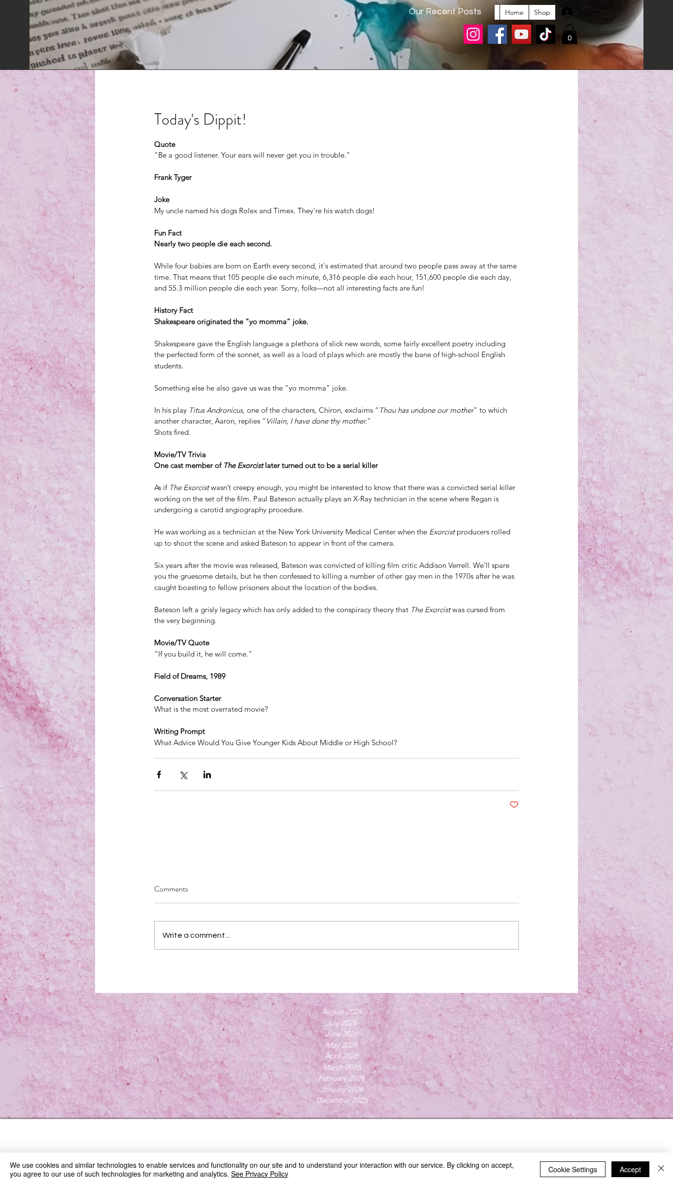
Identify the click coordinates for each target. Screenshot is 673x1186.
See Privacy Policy (259, 1174)
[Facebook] (497, 34)
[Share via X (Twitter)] (183, 774)
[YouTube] (521, 34)
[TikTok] (545, 34)
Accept (630, 1169)
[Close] (661, 1169)
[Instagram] (473, 34)
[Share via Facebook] (159, 774)
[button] (569, 34)
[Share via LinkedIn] (207, 774)
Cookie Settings (572, 1169)
